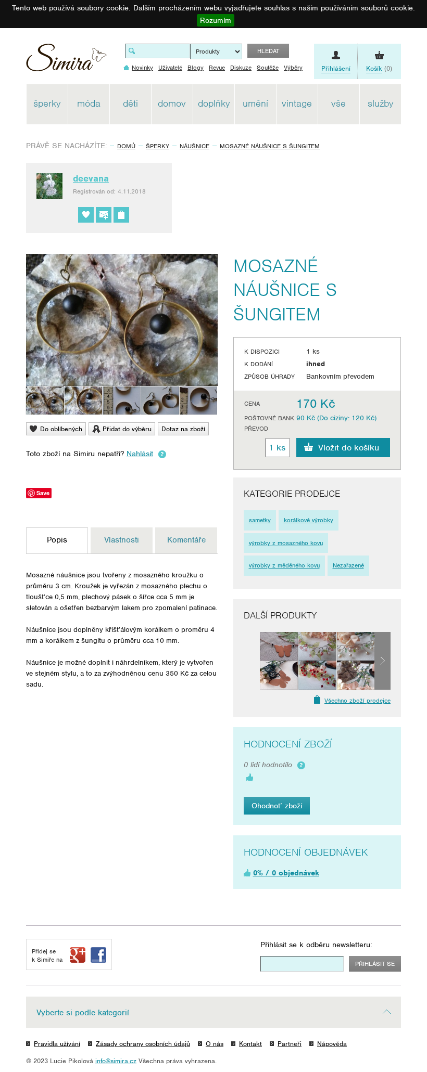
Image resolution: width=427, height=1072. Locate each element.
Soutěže (268, 67)
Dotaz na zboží (183, 428)
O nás (214, 1043)
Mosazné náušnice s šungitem (270, 146)
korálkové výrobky (308, 520)
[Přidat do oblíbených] (86, 215)
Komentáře (186, 540)
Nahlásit (140, 453)
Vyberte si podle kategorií (82, 1013)
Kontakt (250, 1043)
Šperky (157, 146)
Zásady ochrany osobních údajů (143, 1043)
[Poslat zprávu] (103, 215)
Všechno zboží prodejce (357, 700)
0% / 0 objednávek (286, 872)
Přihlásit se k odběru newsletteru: (316, 944)
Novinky (142, 67)
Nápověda (332, 1043)
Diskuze (241, 67)
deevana (91, 178)
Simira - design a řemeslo (66, 61)
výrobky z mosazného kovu (286, 543)
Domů (126, 146)
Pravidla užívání (57, 1043)
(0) (379, 68)
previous (252, 660)
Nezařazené (348, 565)
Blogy (195, 67)
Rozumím (215, 20)
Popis (57, 540)
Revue (217, 67)
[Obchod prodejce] (121, 215)
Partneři (290, 1043)
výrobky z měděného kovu (284, 565)
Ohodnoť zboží (277, 805)
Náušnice (194, 146)
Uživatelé (170, 67)
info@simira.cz (115, 1060)
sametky (260, 520)
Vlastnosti (121, 540)
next (382, 660)
